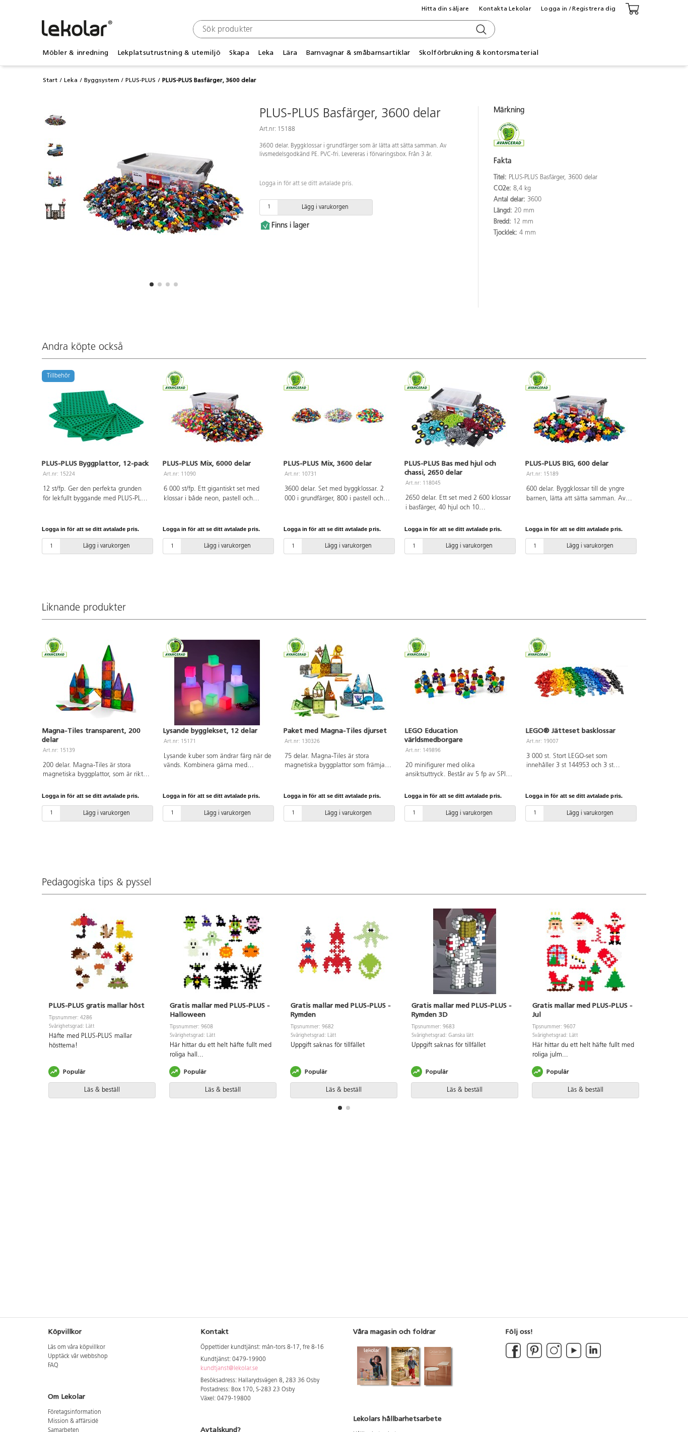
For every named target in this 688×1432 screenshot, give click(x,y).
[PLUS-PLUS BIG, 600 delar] (579, 416)
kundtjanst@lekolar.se (229, 1369)
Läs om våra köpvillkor (76, 1347)
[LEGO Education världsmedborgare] (458, 682)
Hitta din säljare (445, 8)
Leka (71, 80)
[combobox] (342, 29)
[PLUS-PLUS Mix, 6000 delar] (217, 416)
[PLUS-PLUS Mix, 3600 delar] (338, 416)
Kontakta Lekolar (505, 8)
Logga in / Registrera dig (578, 8)
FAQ (53, 1366)
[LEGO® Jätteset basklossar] (579, 682)
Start (50, 80)
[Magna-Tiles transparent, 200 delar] (96, 682)
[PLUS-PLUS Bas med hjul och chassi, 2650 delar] (458, 416)
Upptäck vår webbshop (78, 1356)
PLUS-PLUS (140, 80)
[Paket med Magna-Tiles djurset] (338, 682)
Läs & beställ (102, 1090)
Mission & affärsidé (73, 1421)
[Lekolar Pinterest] (533, 1356)
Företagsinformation (74, 1412)
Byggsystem (101, 80)
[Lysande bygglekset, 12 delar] (217, 682)
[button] (152, 284)
